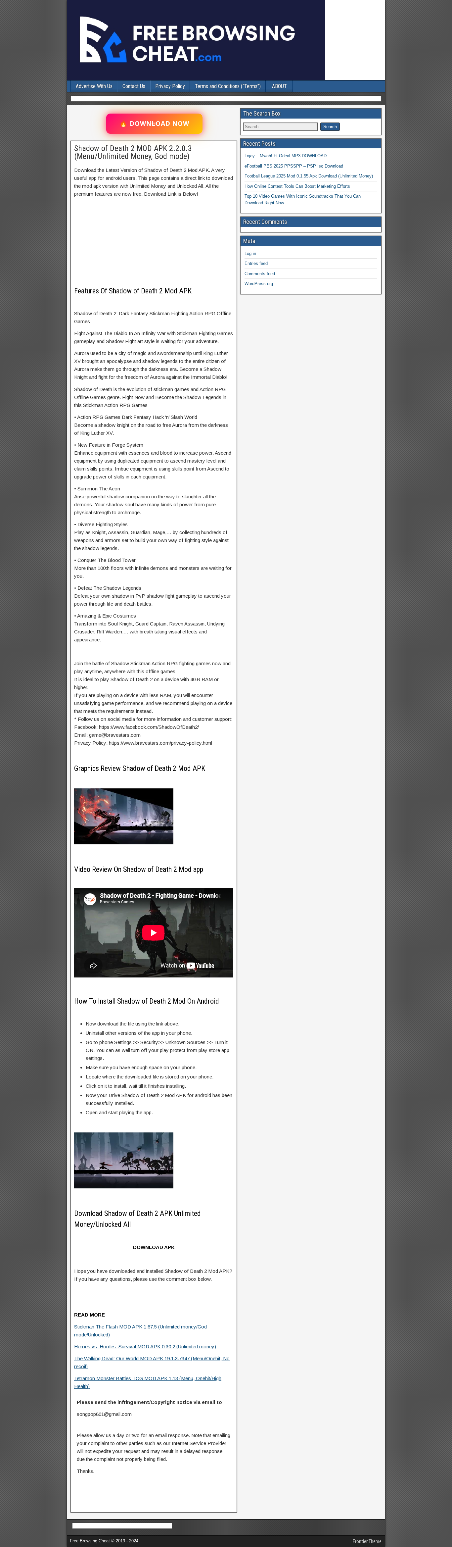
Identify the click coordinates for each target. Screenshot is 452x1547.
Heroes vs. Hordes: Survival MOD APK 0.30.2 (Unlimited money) (145, 1346)
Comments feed (260, 273)
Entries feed (256, 263)
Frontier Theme (367, 1541)
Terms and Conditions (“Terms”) (228, 86)
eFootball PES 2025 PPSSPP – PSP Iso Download (294, 166)
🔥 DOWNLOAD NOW (154, 123)
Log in (250, 253)
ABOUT (279, 86)
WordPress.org (259, 283)
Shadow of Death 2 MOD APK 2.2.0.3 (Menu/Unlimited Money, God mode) (133, 152)
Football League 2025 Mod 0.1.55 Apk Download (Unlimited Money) (309, 176)
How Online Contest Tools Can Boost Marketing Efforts (297, 186)
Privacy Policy (170, 86)
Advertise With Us (94, 86)
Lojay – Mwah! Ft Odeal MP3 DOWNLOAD (286, 155)
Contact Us (133, 86)
